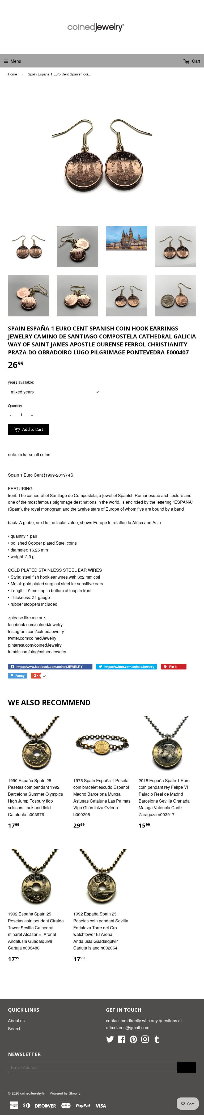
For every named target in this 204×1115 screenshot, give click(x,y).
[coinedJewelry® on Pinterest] (133, 1041)
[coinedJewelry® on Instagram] (145, 1041)
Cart (195, 61)
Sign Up (186, 1067)
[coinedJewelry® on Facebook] (122, 1041)
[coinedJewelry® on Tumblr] (157, 1041)
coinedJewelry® (32, 1093)
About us (16, 1021)
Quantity (15, 405)
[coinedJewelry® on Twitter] (110, 1041)
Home (12, 74)
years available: (21, 382)
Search (15, 1028)
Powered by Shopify (65, 1093)
